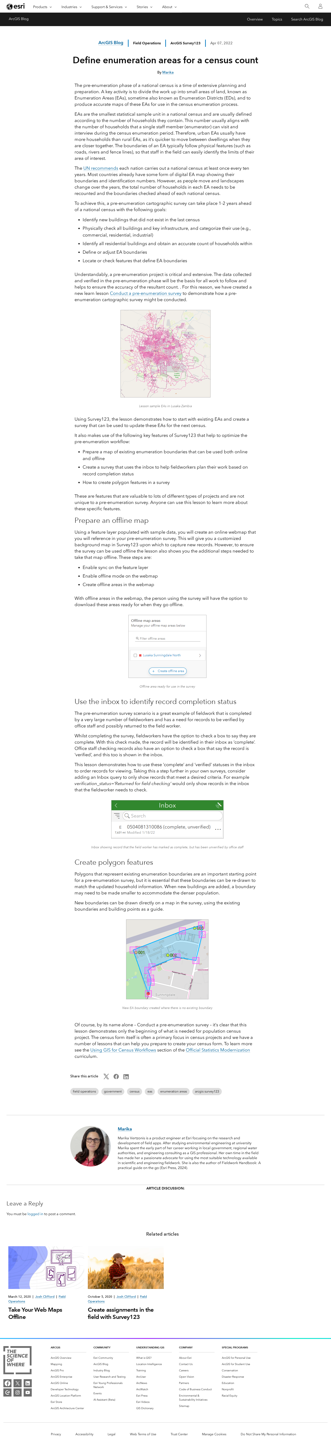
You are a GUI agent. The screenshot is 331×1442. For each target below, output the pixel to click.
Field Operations (147, 43)
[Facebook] (7, 1383)
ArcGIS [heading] (55, 1347)
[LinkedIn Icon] (126, 1078)
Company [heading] (186, 1347)
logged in (35, 1214)
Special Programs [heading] (235, 1347)
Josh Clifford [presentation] (44, 1297)
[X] (18, 1383)
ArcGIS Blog (19, 19)
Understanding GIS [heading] (150, 1347)
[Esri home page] (16, 6)
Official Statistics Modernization (218, 1050)
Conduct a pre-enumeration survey (145, 293)
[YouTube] (28, 1392)
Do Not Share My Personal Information (268, 1434)
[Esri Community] (7, 1392)
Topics (277, 19)
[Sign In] (320, 6)
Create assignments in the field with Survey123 (121, 1313)
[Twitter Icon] (106, 1078)
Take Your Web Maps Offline (35, 1313)
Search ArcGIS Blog (307, 19)
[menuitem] (68, 1358)
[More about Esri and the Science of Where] (17, 1361)
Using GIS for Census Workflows (123, 1050)
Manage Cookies (214, 1434)
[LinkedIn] (28, 1383)
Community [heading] (101, 1347)
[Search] (307, 6)
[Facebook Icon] (116, 1078)
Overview (255, 19)
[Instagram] (18, 1392)
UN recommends (100, 168)
